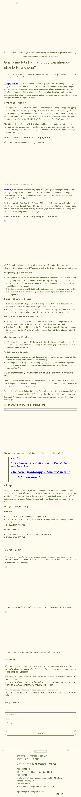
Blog (7, 75)
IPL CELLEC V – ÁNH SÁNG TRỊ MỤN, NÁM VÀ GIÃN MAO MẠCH (33, 652)
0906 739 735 (36, 759)
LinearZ (7, 190)
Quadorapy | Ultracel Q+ (59, 75)
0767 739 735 (22, 759)
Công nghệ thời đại (18, 75)
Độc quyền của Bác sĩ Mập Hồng (38, 75)
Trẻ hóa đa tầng (26, 77)
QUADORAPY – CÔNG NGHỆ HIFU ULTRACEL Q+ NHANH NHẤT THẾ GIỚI (38, 607)
